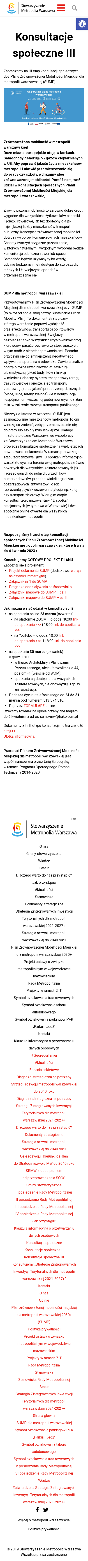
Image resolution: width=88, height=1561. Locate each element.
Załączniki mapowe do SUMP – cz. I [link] (37, 592)
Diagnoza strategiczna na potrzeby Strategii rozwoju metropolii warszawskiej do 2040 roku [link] (44, 1084)
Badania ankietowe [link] (44, 1070)
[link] (82, 24)
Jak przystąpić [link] (44, 882)
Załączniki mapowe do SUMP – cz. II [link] (38, 598)
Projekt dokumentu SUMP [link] (29, 571)
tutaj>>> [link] (10, 731)
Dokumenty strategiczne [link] (44, 904)
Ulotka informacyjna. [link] (19, 736)
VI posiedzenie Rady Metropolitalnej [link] (44, 1473)
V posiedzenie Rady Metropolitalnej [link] (44, 1466)
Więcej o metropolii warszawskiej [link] (44, 1520)
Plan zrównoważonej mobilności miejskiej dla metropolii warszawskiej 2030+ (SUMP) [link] (44, 1314)
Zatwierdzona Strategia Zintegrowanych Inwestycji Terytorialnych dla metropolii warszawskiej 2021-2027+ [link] (44, 1495)
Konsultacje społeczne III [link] (44, 1257)
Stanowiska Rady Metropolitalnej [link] (44, 1379)
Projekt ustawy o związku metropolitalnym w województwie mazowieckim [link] (44, 969)
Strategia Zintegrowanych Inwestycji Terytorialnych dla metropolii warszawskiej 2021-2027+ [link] (44, 918)
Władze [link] (44, 861)
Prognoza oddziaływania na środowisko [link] (40, 587)
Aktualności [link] (44, 890)
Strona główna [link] (44, 1416)
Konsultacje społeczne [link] (44, 1243)
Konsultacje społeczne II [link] (44, 1250)
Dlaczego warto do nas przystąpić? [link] (44, 875)
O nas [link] (44, 846)
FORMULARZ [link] (34, 706)
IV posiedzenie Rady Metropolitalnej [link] (44, 1214)
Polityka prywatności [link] (44, 1329)
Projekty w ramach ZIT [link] (44, 990)
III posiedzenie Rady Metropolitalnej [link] (44, 1207)
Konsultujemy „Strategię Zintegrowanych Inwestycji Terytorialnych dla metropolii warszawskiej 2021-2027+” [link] (44, 1271)
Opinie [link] (44, 1300)
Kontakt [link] (44, 1034)
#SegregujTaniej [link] (44, 1055)
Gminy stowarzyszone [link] (44, 854)
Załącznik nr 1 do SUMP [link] (28, 581)
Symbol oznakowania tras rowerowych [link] (44, 998)
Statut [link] (44, 868)
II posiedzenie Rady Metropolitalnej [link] (44, 1199)
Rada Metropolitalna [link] (44, 983)
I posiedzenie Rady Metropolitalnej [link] (44, 1192)
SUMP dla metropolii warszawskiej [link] (44, 1423)
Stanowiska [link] (44, 897)
